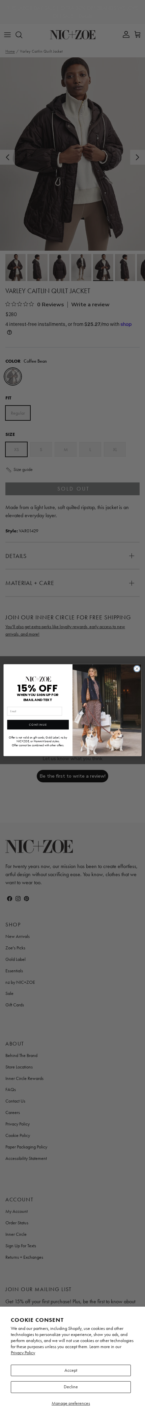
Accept (70, 1370)
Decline (71, 1387)
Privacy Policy (23, 1353)
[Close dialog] (137, 668)
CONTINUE (38, 724)
